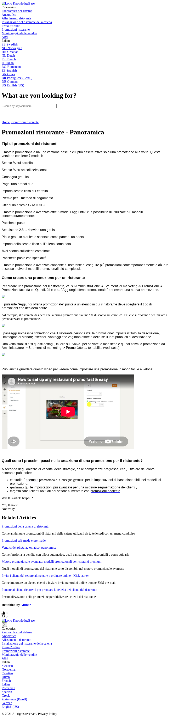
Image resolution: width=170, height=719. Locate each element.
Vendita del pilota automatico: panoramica (29, 547)
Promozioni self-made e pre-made (24, 540)
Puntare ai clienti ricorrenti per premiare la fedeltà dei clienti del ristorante (49, 589)
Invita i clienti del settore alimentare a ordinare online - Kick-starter (45, 575)
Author (26, 605)
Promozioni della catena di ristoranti (25, 526)
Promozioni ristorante (25, 122)
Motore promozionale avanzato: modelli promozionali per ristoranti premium (51, 561)
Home (6, 122)
